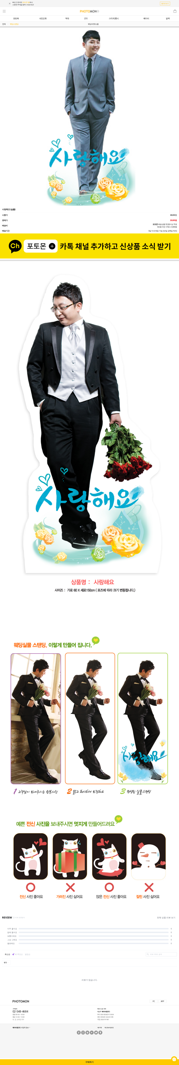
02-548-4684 (20, 1011)
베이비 (146, 18)
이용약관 (99, 1027)
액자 (67, 18)
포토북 (16, 18)
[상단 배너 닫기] (10, 3)
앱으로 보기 (165, 3)
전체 (3, 24)
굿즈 (86, 18)
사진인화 (43, 18)
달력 (168, 18)
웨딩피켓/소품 (93, 24)
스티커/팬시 (114, 18)
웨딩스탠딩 (14, 24)
